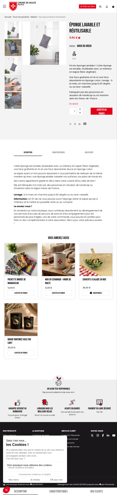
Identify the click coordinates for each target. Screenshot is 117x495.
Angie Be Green (84, 45)
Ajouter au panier (101, 111)
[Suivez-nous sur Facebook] (103, 435)
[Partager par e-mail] (84, 124)
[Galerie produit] (44, 43)
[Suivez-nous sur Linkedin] (108, 435)
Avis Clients (89, 152)
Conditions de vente (40, 435)
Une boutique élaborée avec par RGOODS (24, 484)
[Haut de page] (111, 483)
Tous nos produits (21, 17)
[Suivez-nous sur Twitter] (92, 435)
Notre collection (9, 435)
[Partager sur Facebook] (75, 124)
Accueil (8, 17)
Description (28, 152)
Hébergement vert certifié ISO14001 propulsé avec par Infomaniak (85, 484)
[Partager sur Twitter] (70, 124)
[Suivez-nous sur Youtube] (113, 435)
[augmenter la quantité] (80, 109)
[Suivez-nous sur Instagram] (98, 435)
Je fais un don (87, 6)
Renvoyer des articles (70, 447)
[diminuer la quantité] (80, 113)
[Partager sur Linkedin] (79, 124)
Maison (34, 17)
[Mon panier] (113, 6)
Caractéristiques (58, 152)
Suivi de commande (70, 439)
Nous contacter (68, 443)
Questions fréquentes (71, 435)
